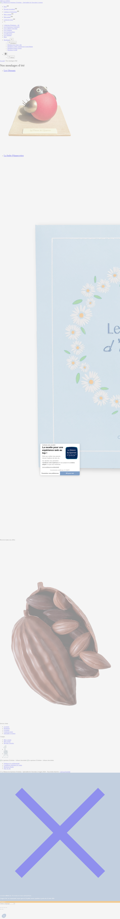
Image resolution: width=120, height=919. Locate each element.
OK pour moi (70, 473)
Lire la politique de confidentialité (50, 467)
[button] (4, 916)
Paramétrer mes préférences (50, 473)
